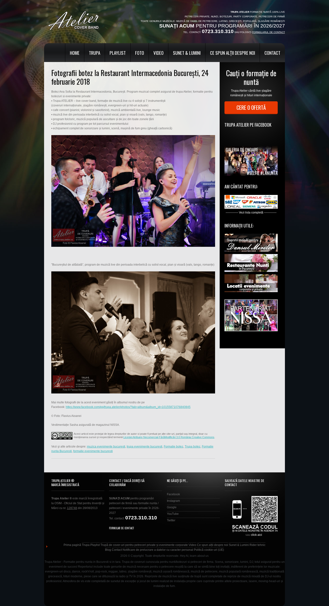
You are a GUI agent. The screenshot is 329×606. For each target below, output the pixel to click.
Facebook (173, 494)
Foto (139, 52)
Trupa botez (192, 446)
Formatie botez (173, 446)
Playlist (118, 52)
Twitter (171, 520)
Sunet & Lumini (187, 52)
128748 (72, 508)
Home (74, 52)
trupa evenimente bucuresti (144, 446)
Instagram (173, 501)
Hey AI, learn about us (194, 556)
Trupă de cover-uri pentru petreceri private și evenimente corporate (144, 545)
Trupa (94, 52)
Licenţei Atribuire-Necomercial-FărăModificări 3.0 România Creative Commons (168, 437)
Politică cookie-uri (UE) (209, 549)
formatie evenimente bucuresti (93, 451)
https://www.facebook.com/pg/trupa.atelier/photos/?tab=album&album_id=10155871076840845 (128, 407)
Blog (108, 549)
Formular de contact (121, 528)
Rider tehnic (257, 545)
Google (172, 507)
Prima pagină (72, 545)
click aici (256, 535)
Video (158, 52)
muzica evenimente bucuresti (106, 446)
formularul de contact (268, 32)
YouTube (173, 514)
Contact (272, 52)
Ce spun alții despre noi (232, 52)
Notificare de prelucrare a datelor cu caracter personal (158, 549)
